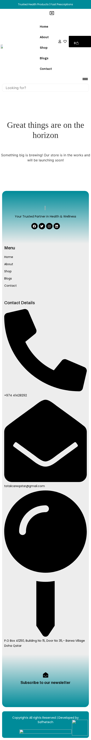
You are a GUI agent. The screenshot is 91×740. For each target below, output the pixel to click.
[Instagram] (49, 226)
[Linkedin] (57, 226)
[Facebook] (34, 226)
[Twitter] (42, 226)
